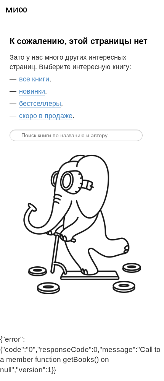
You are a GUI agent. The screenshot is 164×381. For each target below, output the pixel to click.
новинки (32, 91)
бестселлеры (40, 103)
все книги (34, 79)
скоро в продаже (45, 116)
